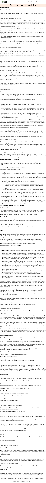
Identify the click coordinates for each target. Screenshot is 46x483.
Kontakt (37, 1)
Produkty (23, 1)
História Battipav (31, 1)
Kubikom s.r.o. (30, 481)
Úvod (19, 1)
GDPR (22, 481)
